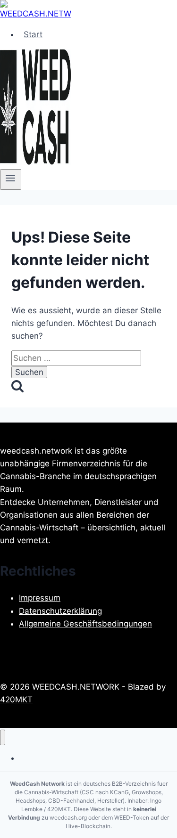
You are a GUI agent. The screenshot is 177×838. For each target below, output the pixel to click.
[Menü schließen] (2, 737)
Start (33, 34)
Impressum (39, 597)
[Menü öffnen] (10, 179)
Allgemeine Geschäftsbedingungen (85, 623)
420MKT (16, 699)
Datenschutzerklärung (60, 611)
